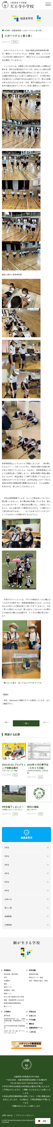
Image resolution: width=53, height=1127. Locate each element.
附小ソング (8, 1006)
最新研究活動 (33, 974)
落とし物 (8, 908)
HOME (7, 30)
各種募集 (8, 916)
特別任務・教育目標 (11, 974)
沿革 (5, 977)
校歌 (5, 984)
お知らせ (8, 899)
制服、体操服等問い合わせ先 (14, 1000)
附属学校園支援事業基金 (12, 1003)
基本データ (8, 987)
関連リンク (8, 993)
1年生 (7, 847)
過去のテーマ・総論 (36, 977)
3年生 (7, 865)
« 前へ (6, 722)
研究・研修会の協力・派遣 (38, 981)
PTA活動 (32, 1020)
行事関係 (8, 925)
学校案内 (7, 970)
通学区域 (7, 1016)
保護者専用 (16, 30)
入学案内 (7, 1012)
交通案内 (7, 981)
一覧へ (26, 723)
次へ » (45, 722)
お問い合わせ (7, 1115)
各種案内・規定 (9, 990)
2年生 (7, 856)
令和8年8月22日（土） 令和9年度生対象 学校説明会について (14, 1021)
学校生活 (32, 1012)
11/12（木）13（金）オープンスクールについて (14, 1032)
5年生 (7, 882)
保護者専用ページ (35, 1028)
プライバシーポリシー (25, 1115)
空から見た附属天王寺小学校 (14, 997)
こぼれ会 (32, 1032)
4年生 (7, 873)
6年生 (7, 890)
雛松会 (31, 1024)
